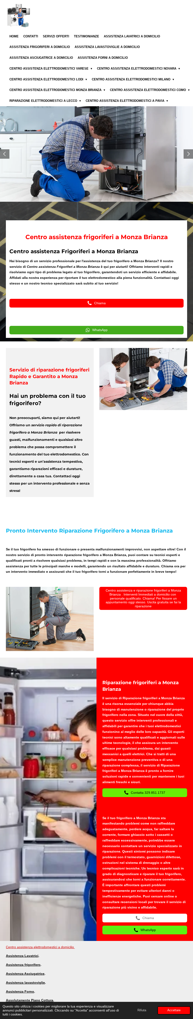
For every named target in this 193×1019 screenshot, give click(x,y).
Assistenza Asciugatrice (25, 974)
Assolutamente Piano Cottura (29, 1000)
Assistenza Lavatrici (22, 956)
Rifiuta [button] (141, 1010)
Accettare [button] (174, 1010)
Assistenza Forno (20, 991)
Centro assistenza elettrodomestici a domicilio (40, 947)
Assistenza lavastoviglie (25, 982)
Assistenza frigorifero (23, 965)
